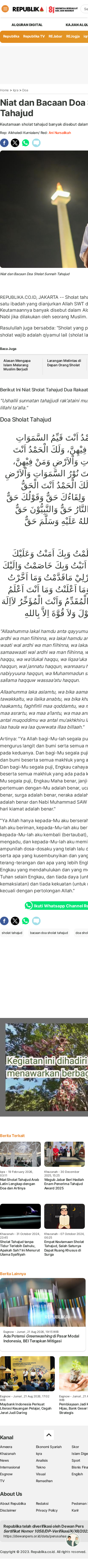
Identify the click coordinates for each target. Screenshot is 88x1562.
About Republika (13, 1503)
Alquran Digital (27, 25)
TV (2, 1481)
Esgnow (6, 1474)
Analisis (42, 1460)
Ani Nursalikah (60, 133)
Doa (25, 90)
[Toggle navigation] (5, 9)
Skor (75, 1447)
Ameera (6, 1447)
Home (4, 90)
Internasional (10, 1467)
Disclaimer (8, 1510)
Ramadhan (44, 1481)
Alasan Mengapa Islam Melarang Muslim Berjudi (17, 364)
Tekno (40, 1467)
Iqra (15, 90)
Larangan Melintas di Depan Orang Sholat (64, 362)
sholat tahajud (47, 390)
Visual (40, 1474)
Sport (76, 1460)
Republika (11, 36)
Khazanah (7, 1453)
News (4, 1460)
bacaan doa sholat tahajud (49, 933)
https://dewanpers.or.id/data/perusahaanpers (39, 1536)
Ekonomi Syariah (49, 1447)
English (77, 1474)
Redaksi (42, 1503)
